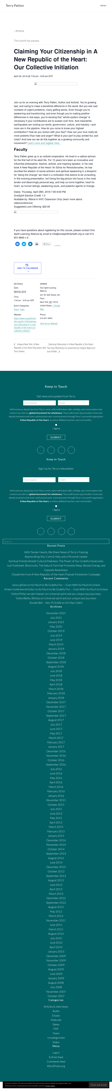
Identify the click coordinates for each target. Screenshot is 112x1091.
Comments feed (56, 1061)
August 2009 (56, 969)
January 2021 (56, 622)
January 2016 (56, 795)
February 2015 (56, 831)
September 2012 (56, 902)
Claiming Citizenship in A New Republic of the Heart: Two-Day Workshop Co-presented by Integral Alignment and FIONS (71, 348)
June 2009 (56, 973)
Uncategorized (56, 1037)
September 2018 (56, 662)
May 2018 (56, 680)
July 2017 (56, 724)
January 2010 (56, 951)
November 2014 (56, 844)
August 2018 (56, 666)
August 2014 (56, 858)
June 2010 (56, 942)
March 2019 (56, 644)
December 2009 (56, 956)
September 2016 (56, 764)
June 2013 (56, 884)
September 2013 (56, 875)
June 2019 (56, 639)
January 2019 (56, 648)
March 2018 (56, 688)
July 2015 (56, 809)
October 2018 (56, 657)
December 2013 (56, 867)
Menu (103, 5)
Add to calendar (27, 268)
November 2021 (56, 613)
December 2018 (56, 653)
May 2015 (56, 817)
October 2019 (56, 630)
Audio (56, 1011)
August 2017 (56, 720)
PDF (56, 1028)
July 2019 (56, 635)
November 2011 (56, 920)
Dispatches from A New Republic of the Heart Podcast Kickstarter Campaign (56, 574)
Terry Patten (15, 5)
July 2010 (56, 938)
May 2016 (56, 777)
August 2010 (56, 933)
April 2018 (56, 684)
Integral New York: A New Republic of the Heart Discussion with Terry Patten (30, 348)
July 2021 (56, 617)
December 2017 (56, 702)
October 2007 (56, 996)
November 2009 (56, 960)
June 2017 (56, 728)
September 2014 (56, 853)
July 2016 (56, 769)
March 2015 (56, 826)
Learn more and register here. (44, 143)
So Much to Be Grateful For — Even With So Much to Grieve (65, 584)
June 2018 (56, 675)
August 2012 (56, 907)
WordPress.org (56, 1066)
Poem (56, 1033)
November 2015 (56, 800)
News (56, 1024)
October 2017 (56, 711)
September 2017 (56, 715)
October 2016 (56, 760)
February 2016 (56, 791)
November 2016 (56, 755)
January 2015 (56, 835)
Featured (56, 1019)
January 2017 (56, 746)
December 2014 (56, 840)
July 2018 (56, 671)
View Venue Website (49, 323)
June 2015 (56, 813)
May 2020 (56, 626)
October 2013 (56, 871)
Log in (56, 1052)
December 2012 (56, 898)
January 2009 (56, 978)
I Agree (56, 428)
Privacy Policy (50, 1086)
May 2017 (56, 733)
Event (16, 309)
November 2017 (56, 706)
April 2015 (56, 822)
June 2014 (56, 862)
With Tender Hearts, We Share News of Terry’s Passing (56, 552)
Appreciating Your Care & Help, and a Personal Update (56, 556)
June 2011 (56, 924)
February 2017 (56, 742)
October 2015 (56, 804)
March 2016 (56, 786)
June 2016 (56, 773)
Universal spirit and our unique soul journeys (75, 593)
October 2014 (56, 849)
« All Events (19, 30)
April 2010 (56, 947)
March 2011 (56, 929)
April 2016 (56, 782)
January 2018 (56, 697)
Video (56, 1042)
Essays (56, 1015)
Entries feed (56, 1057)
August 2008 (56, 982)
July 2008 (56, 987)
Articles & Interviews (56, 1006)
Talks (22, 309)
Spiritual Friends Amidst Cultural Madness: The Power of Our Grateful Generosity (56, 561)
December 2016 (56, 751)
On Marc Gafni (73, 602)
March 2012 (56, 915)
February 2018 (56, 693)
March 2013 (56, 893)
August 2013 (56, 880)
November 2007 (56, 991)
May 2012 (56, 911)
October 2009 (56, 964)
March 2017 (56, 737)
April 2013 (56, 889)
